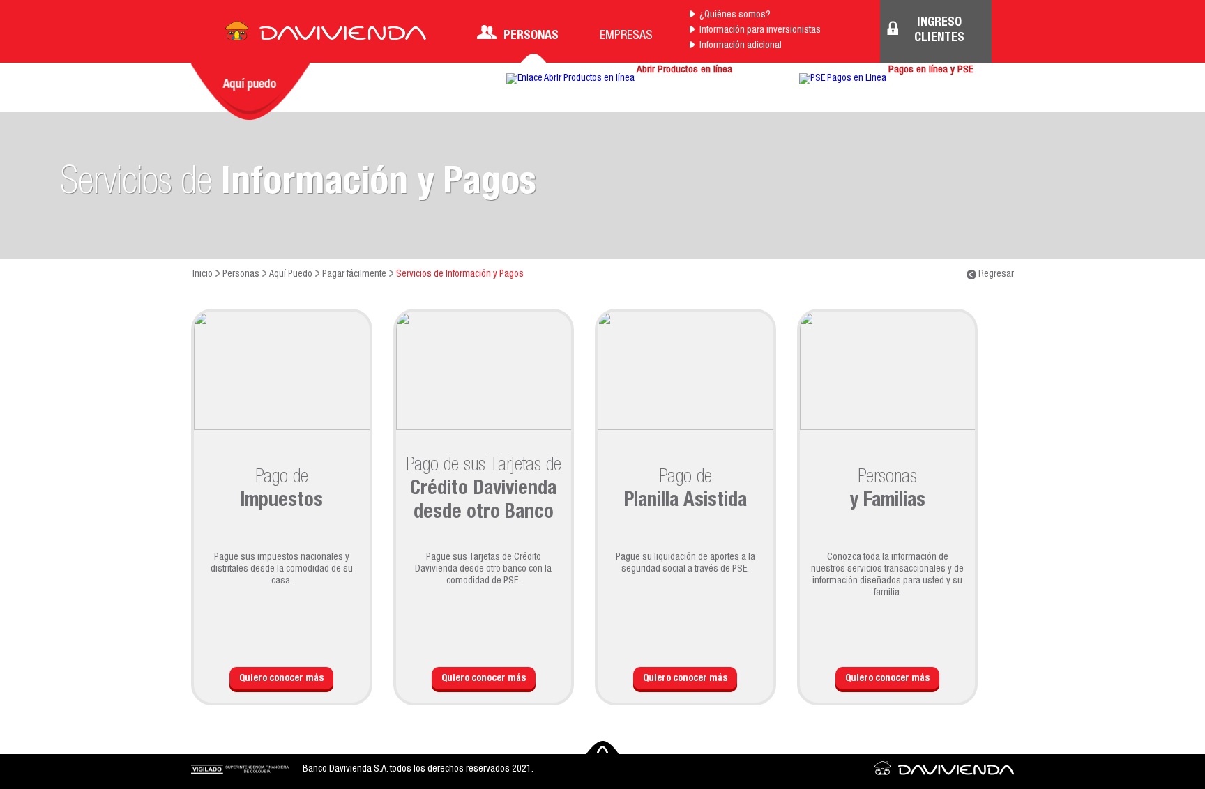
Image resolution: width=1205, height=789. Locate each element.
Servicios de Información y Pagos (460, 274)
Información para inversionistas (760, 31)
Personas (531, 36)
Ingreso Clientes (939, 31)
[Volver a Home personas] (325, 35)
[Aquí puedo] (250, 91)
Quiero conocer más (281, 679)
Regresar (995, 274)
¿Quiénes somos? (735, 15)
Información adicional (740, 46)
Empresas (626, 36)
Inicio (202, 274)
